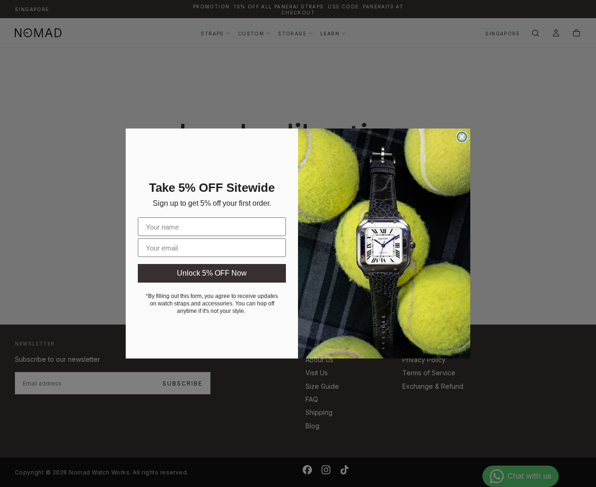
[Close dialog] (462, 137)
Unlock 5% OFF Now (212, 273)
